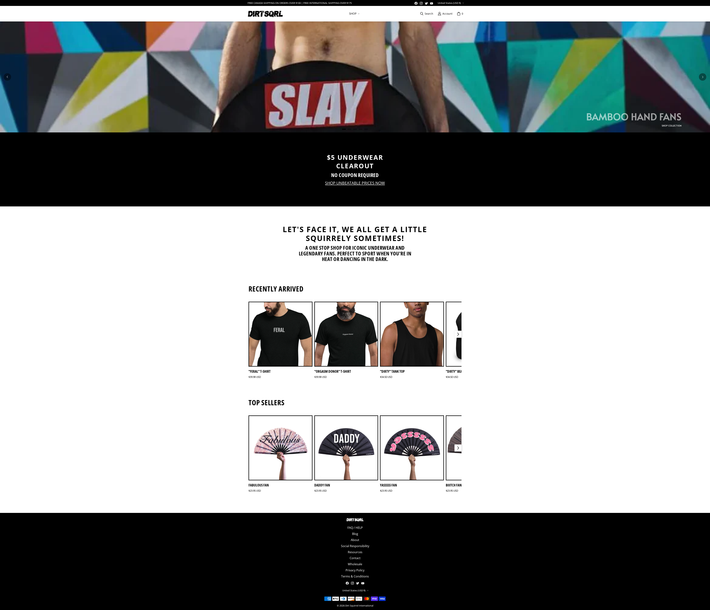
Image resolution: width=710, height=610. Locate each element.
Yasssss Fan (388, 485)
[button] (354, 14)
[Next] (702, 77)
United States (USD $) (449, 3)
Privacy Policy (355, 570)
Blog (355, 534)
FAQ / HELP (355, 528)
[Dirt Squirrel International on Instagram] (421, 3)
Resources (355, 552)
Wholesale (355, 564)
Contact (355, 558)
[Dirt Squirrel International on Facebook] (416, 3)
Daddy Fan (322, 485)
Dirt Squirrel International (359, 605)
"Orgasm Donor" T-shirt (332, 371)
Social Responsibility (355, 546)
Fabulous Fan (258, 485)
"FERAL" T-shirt (259, 371)
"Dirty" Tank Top (392, 371)
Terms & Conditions (355, 576)
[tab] (344, 129)
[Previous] (7, 77)
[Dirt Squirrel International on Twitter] (426, 3)
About (355, 540)
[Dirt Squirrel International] (265, 13)
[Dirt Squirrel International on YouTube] (431, 3)
